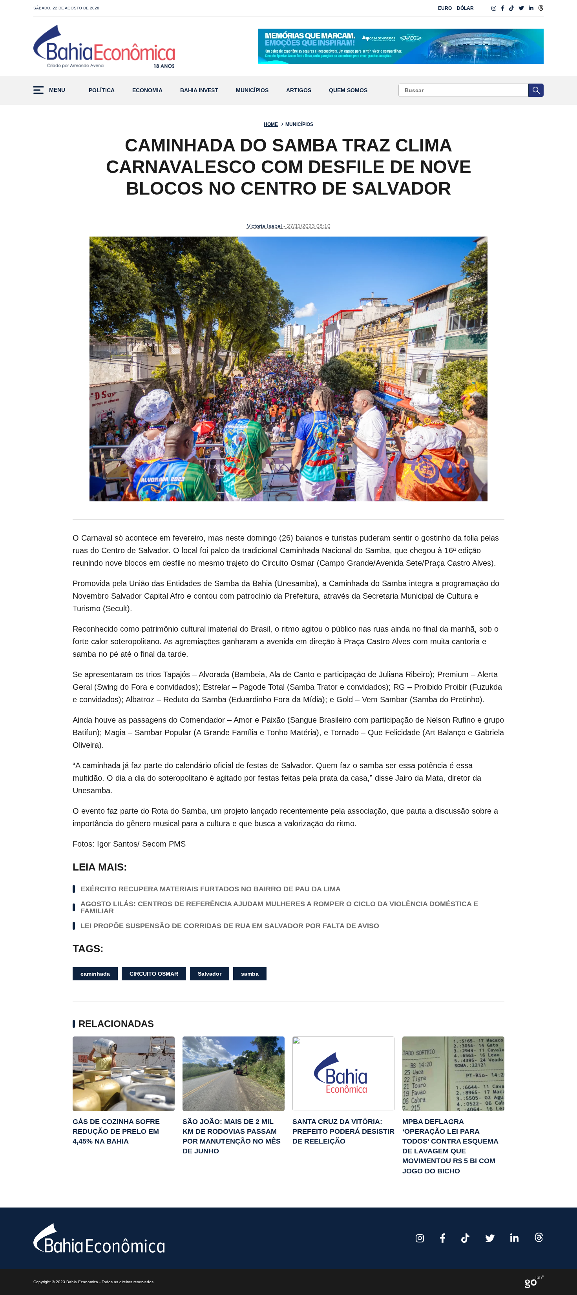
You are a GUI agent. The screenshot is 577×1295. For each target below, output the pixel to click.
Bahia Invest (199, 90)
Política (102, 90)
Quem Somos (348, 90)
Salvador (209, 974)
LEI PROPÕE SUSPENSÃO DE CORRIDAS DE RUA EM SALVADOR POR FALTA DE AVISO (229, 925)
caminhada (95, 974)
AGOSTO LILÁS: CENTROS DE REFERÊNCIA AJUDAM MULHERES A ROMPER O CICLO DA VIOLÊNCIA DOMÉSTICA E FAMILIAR (279, 907)
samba (250, 974)
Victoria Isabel (264, 226)
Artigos (298, 90)
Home (271, 124)
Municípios (252, 90)
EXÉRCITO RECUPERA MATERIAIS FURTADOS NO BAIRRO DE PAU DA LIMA (210, 888)
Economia (147, 90)
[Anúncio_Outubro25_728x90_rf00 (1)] (401, 46)
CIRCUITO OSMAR (154, 974)
